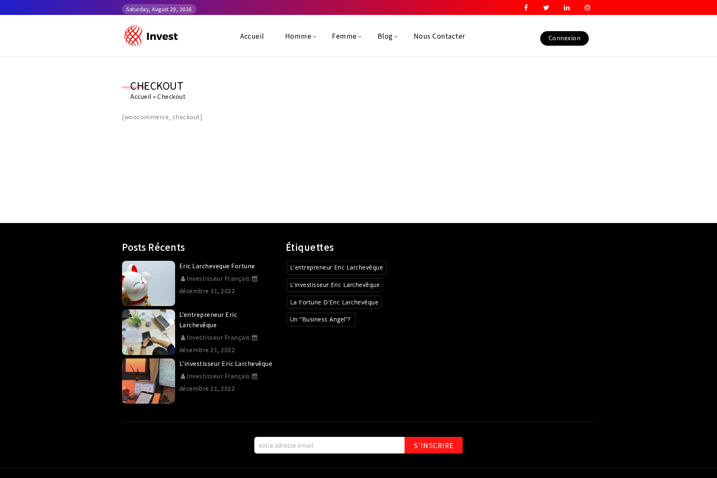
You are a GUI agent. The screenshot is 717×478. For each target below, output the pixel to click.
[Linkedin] (567, 7)
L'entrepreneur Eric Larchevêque (336, 267)
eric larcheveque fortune (217, 266)
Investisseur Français (218, 278)
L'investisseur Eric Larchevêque (335, 285)
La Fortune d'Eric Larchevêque (334, 302)
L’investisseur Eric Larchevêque (226, 363)
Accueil (140, 96)
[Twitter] (546, 7)
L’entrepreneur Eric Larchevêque (208, 319)
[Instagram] (587, 7)
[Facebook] (526, 7)
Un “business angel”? (321, 319)
